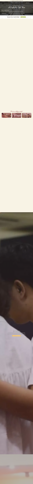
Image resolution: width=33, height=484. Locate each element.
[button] (0, 7)
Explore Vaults (4, 13)
